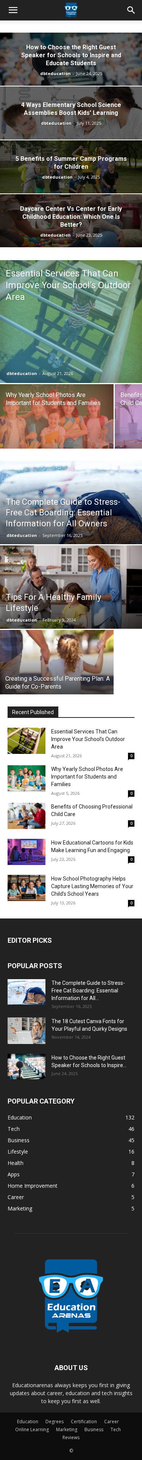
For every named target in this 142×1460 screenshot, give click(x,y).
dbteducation (55, 73)
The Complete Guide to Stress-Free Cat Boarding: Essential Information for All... (88, 990)
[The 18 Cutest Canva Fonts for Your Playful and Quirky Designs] (26, 1030)
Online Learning (32, 1429)
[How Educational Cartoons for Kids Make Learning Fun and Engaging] (26, 852)
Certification (84, 1421)
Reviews (71, 1437)
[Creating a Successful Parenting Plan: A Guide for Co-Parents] (57, 669)
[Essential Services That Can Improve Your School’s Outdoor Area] (71, 321)
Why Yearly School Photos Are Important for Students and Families (87, 776)
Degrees (54, 1421)
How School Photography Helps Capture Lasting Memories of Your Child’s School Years (92, 886)
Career (111, 1421)
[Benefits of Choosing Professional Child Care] (26, 816)
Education (27, 1421)
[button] (13, 10)
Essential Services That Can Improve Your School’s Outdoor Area (88, 739)
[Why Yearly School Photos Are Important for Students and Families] (57, 426)
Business (93, 1429)
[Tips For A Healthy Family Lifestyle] (71, 592)
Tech (116, 1429)
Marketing (66, 1429)
